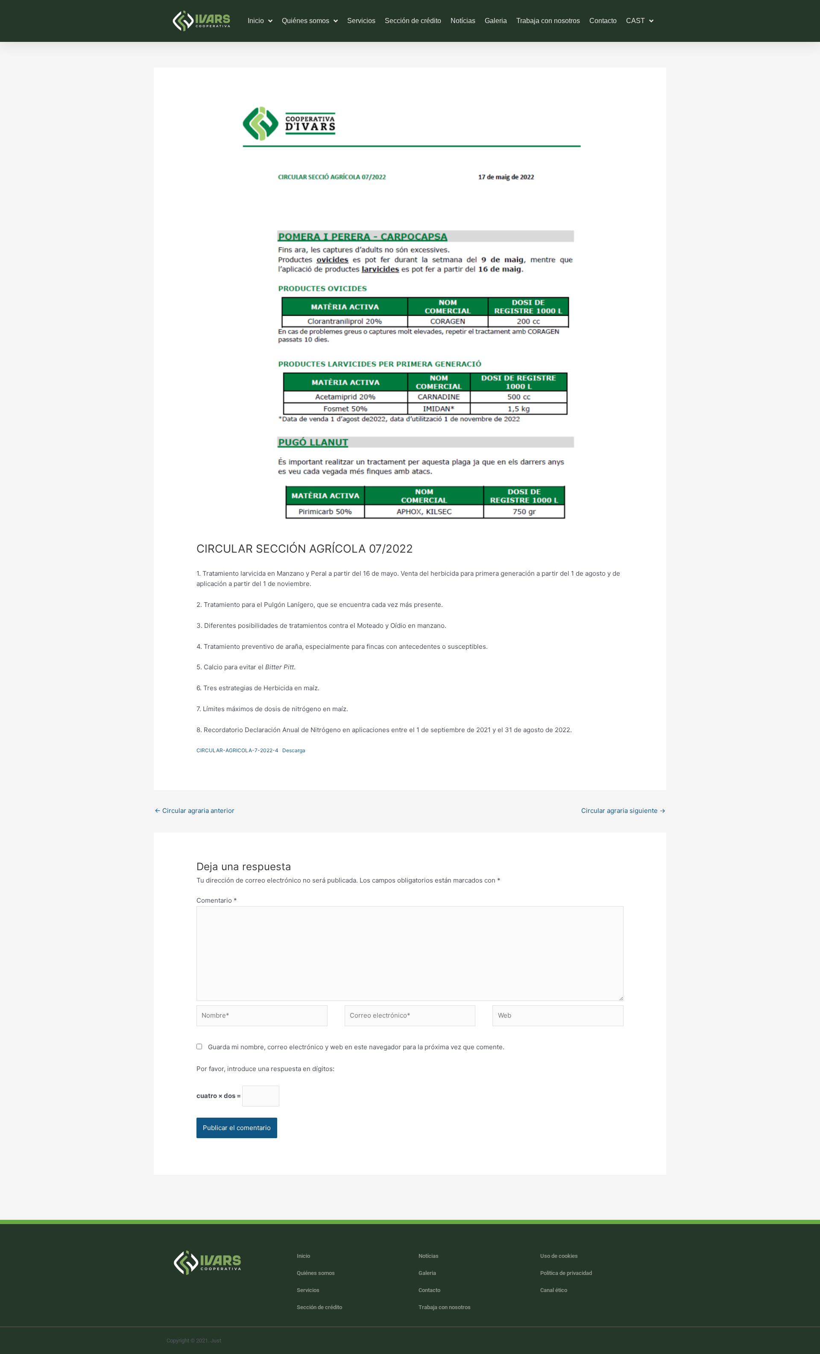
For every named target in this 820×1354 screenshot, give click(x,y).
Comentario (216, 900)
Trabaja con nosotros (548, 20)
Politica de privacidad (566, 1273)
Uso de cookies (559, 1256)
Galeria (496, 20)
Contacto (603, 20)
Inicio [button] (256, 20)
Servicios (361, 20)
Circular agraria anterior (194, 811)
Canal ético (553, 1290)
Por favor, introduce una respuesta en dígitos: (265, 1069)
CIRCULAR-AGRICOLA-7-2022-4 (237, 750)
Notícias (463, 20)
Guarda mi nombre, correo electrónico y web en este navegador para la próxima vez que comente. (356, 1047)
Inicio (303, 1256)
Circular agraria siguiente (623, 811)
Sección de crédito (413, 20)
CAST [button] (635, 20)
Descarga (293, 750)
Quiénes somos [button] (305, 20)
